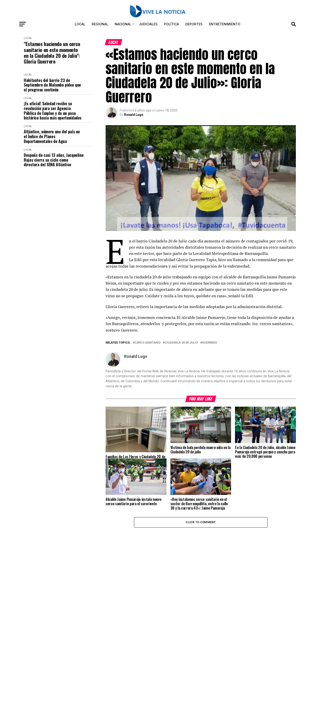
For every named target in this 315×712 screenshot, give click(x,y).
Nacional (123, 24)
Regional (100, 24)
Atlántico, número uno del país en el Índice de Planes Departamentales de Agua (52, 136)
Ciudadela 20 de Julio (181, 342)
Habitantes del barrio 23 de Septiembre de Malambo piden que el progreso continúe (52, 85)
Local (80, 24)
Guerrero (209, 342)
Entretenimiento (224, 24)
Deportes (193, 24)
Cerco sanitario (147, 342)
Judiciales (148, 24)
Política (171, 24)
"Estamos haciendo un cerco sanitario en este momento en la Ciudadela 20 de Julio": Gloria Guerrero (52, 52)
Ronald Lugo (133, 115)
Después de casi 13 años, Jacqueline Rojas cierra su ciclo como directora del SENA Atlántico (53, 160)
